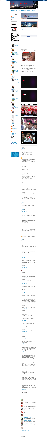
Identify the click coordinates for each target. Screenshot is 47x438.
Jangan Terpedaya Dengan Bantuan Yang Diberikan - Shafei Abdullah (16, 107)
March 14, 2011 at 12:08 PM (24, 170)
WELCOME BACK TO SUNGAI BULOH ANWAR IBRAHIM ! (16, 99)
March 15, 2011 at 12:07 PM (24, 292)
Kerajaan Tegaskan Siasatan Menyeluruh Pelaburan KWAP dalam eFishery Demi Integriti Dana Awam (16, 54)
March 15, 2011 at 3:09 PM (24, 320)
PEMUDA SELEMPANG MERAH (14, 52)
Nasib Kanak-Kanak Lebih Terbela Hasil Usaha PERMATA (16, 94)
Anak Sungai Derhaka (14, 133)
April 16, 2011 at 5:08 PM (24, 368)
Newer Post (22, 395)
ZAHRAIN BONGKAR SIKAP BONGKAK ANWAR (28, 414)
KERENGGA (13, 126)
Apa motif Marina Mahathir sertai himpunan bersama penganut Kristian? (16, 111)
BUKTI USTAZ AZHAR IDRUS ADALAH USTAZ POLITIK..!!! (29, 417)
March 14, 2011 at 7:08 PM (24, 211)
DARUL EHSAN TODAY (14, 61)
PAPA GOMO (13, 123)
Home (28, 395)
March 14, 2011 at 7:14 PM (24, 223)
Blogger (26, 436)
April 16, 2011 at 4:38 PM (24, 351)
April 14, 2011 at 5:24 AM (24, 343)
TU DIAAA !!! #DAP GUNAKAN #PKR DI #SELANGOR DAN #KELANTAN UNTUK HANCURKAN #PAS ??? (16, 91)
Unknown (23, 209)
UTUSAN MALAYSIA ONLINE (14, 143)
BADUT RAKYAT (13, 89)
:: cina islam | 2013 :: (13, 131)
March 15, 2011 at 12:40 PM (24, 308)
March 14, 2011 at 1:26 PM (24, 190)
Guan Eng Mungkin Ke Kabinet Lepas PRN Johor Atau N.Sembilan (16, 62)
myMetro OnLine (13, 141)
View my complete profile (13, 17)
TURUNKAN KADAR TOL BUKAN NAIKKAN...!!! (28, 420)
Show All (18, 82)
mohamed (23, 235)
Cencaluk (23, 148)
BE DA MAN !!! (13, 93)
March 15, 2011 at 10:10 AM (24, 277)
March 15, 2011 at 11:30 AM (24, 283)
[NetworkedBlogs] (28, 35)
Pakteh (22, 202)
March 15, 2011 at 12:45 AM (24, 257)
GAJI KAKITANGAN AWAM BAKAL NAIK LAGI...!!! (28, 423)
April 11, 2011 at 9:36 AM (24, 338)
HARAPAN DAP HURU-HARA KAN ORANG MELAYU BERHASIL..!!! (16, 103)
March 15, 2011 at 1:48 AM (24, 267)
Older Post (35, 395)
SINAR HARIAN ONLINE (14, 142)
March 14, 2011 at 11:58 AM (24, 155)
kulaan (22, 269)
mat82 (22, 239)
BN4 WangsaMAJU (13, 106)
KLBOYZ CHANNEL (18, 3)
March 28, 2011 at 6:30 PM (24, 331)
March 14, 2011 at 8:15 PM (24, 237)
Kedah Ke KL (13, 78)
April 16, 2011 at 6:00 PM (24, 389)
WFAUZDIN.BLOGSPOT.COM (14, 128)
